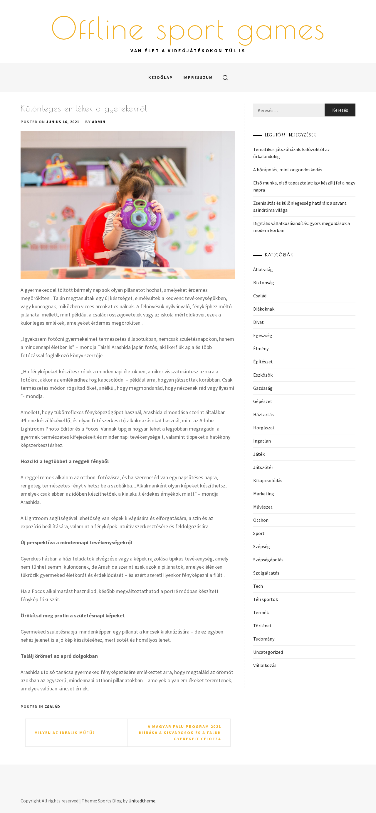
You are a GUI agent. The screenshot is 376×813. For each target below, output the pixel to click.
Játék (259, 454)
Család (52, 706)
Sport (259, 533)
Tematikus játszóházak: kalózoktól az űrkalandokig (291, 152)
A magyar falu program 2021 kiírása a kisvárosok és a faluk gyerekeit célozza (180, 732)
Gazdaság (263, 388)
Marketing (263, 494)
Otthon (260, 520)
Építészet (263, 362)
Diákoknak (263, 309)
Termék (261, 612)
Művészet (263, 507)
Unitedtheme (141, 801)
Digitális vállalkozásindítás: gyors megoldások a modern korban (301, 226)
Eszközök (263, 375)
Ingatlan (262, 441)
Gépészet (262, 401)
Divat (258, 322)
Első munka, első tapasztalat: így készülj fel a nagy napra (304, 186)
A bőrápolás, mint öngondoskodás (287, 169)
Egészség (262, 335)
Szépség (261, 546)
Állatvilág (263, 269)
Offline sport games (188, 28)
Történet (262, 626)
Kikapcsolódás (267, 480)
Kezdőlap (160, 77)
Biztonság (263, 282)
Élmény (260, 348)
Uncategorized (268, 652)
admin (98, 121)
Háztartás (263, 414)
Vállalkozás (264, 665)
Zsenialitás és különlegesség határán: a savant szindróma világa (300, 206)
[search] (225, 77)
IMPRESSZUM (197, 77)
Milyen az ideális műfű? (64, 732)
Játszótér (263, 467)
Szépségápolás (268, 560)
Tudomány (263, 639)
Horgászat (264, 428)
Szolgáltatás (266, 573)
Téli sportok (265, 599)
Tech (258, 586)
